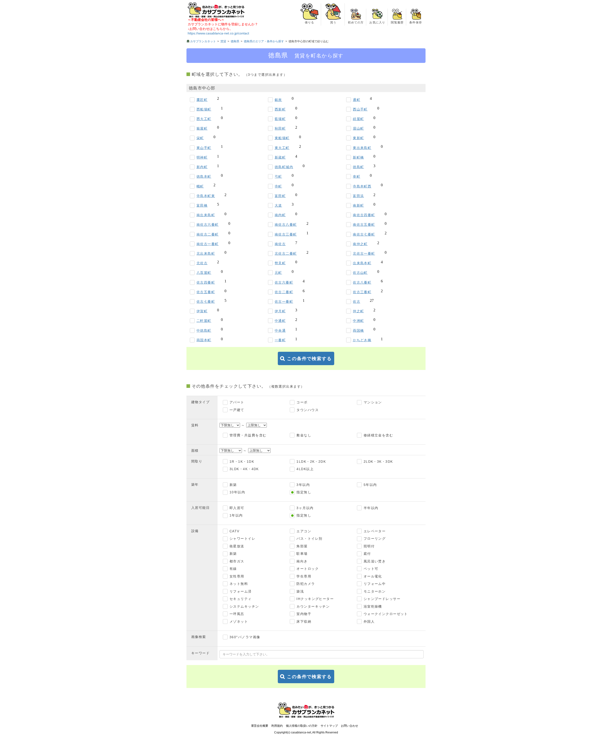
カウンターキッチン (313, 606)
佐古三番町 (362, 292)
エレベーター (375, 531)
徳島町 (358, 167)
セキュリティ (241, 599)
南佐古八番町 (286, 224)
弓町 (278, 176)
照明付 (369, 546)
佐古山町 (360, 273)
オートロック (307, 569)
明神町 (202, 157)
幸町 (356, 176)
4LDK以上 (305, 469)
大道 (278, 205)
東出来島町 (362, 148)
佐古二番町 (284, 292)
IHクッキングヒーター (315, 599)
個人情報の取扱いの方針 (301, 725)
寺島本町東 (206, 196)
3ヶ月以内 (304, 508)
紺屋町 (358, 119)
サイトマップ (329, 725)
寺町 (278, 186)
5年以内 (370, 485)
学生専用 (303, 576)
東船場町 (282, 138)
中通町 (280, 321)
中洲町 (358, 321)
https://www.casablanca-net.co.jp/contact (218, 33)
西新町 (280, 109)
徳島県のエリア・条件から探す (264, 41)
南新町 (358, 205)
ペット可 (371, 569)
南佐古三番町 (286, 234)
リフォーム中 (375, 584)
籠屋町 (202, 128)
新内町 (202, 167)
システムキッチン (244, 606)
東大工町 (282, 148)
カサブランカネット (203, 41)
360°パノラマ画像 (245, 637)
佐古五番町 (206, 292)
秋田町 (280, 128)
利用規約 (277, 725)
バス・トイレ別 (309, 538)
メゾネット (239, 621)
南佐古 (280, 244)
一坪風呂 (237, 614)
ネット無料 (239, 584)
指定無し (303, 492)
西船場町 (204, 109)
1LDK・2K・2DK (311, 461)
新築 (233, 485)
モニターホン (375, 591)
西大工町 (204, 119)
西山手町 (360, 109)
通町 (356, 100)
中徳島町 (204, 330)
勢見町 (280, 263)
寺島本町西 (362, 186)
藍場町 (280, 119)
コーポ (301, 402)
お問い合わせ (349, 725)
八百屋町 (204, 273)
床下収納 (303, 621)
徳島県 (235, 41)
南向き (301, 561)
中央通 (280, 330)
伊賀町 (202, 311)
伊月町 (280, 311)
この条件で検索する (309, 358)
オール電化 (373, 576)
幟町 (200, 186)
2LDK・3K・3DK (378, 461)
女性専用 (237, 576)
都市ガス (237, 561)
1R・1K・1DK (242, 461)
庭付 (367, 554)
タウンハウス (307, 410)
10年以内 (237, 492)
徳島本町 (204, 176)
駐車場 (301, 554)
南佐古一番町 (208, 244)
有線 (233, 569)
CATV (235, 531)
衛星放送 (237, 546)
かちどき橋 (362, 340)
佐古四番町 (206, 282)
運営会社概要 (259, 725)
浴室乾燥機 (373, 606)
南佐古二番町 (208, 234)
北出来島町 (206, 253)
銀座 (278, 100)
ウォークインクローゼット (386, 614)
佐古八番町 (362, 282)
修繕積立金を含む (378, 435)
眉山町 (358, 128)
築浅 (300, 591)
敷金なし (303, 435)
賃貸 (223, 41)
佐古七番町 (206, 301)
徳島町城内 (284, 167)
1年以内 (236, 515)
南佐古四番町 (364, 215)
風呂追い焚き (375, 561)
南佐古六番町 (208, 224)
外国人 (369, 621)
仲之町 (358, 311)
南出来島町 (206, 215)
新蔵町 (280, 157)
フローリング (375, 538)
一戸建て (237, 410)
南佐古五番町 (364, 224)
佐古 (356, 301)
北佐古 (202, 263)
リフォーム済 (241, 591)
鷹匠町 (202, 100)
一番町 (280, 340)
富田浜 (358, 196)
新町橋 (358, 157)
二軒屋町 (204, 321)
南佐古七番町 (364, 234)
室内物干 (303, 614)
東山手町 (204, 148)
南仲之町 (360, 244)
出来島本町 (362, 263)
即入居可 (237, 508)
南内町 (280, 215)
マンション (373, 402)
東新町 (358, 138)
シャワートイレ (242, 538)
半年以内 (371, 508)
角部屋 (301, 546)
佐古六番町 (284, 282)
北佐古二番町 (286, 253)
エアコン (303, 531)
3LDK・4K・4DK (244, 469)
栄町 (200, 138)
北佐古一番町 (364, 253)
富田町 (280, 196)
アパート (237, 402)
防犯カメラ (305, 584)
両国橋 (358, 330)
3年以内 (303, 485)
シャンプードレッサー (382, 599)
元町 (278, 273)
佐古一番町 (284, 301)
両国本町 (204, 340)
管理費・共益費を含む (248, 435)
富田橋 (202, 205)
